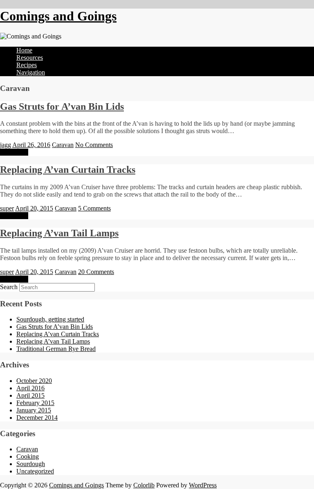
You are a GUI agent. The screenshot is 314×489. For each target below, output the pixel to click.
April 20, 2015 (34, 208)
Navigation (30, 72)
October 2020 (34, 380)
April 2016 (30, 388)
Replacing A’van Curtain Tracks (67, 169)
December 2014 (37, 417)
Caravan (63, 144)
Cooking (27, 456)
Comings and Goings (58, 16)
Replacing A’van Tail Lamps (59, 233)
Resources (29, 57)
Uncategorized (35, 471)
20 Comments (96, 271)
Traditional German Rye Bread (56, 348)
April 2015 (30, 395)
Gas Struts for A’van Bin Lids (62, 106)
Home (24, 50)
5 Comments (94, 208)
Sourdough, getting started (50, 319)
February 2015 (35, 402)
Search (9, 286)
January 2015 (33, 410)
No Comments (94, 144)
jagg (5, 144)
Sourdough (30, 463)
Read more (14, 152)
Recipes (26, 64)
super (7, 208)
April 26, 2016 (31, 144)
